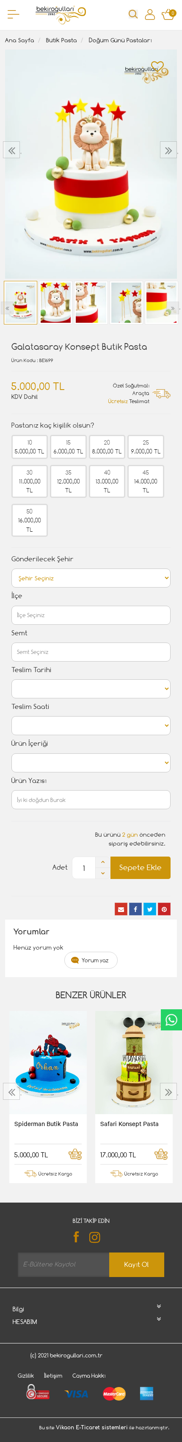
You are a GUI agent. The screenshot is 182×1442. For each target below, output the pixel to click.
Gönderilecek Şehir (42, 559)
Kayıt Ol (136, 1265)
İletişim (53, 1375)
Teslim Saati (30, 707)
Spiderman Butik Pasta (46, 1123)
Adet (60, 867)
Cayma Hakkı (89, 1375)
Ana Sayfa (19, 40)
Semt (19, 633)
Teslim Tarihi (31, 670)
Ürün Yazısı (29, 781)
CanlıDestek (171, 1019)
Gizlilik (26, 1375)
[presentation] (12, 149)
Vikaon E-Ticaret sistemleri (92, 1428)
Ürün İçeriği (29, 743)
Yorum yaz (95, 960)
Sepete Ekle (140, 867)
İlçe (16, 596)
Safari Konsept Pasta (129, 1123)
